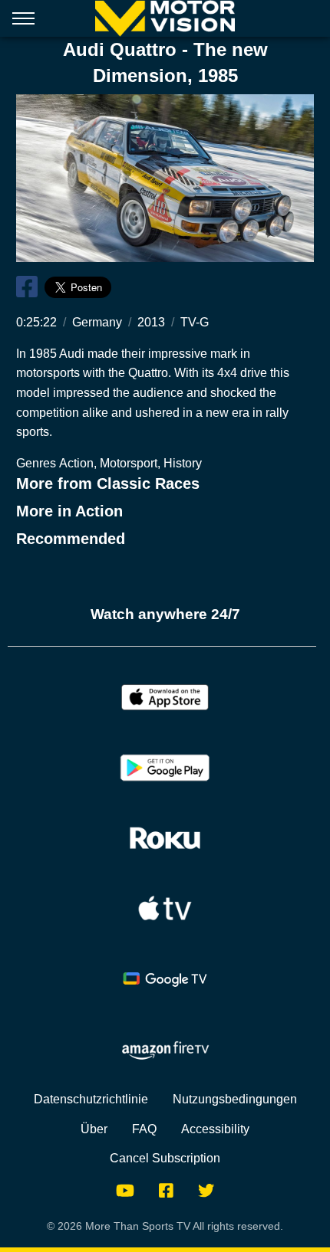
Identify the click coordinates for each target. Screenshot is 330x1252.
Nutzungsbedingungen (235, 1099)
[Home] (164, 18)
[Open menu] (23, 21)
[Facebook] (166, 1190)
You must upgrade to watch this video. (165, 178)
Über (94, 1129)
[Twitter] (206, 1190)
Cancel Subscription (165, 1158)
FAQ (144, 1129)
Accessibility (215, 1129)
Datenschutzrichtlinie (91, 1099)
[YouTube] (125, 1190)
